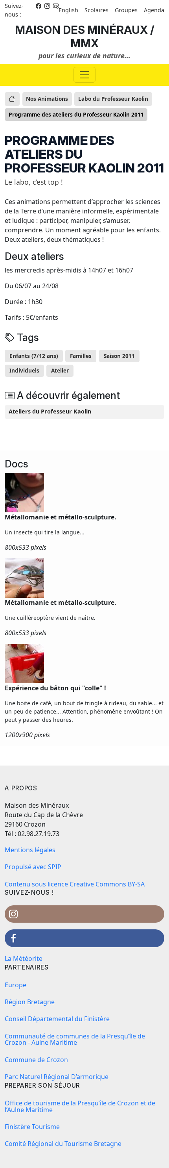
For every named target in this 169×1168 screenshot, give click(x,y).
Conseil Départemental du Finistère (57, 1018)
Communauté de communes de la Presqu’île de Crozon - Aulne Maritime (75, 1039)
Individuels (24, 370)
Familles (81, 356)
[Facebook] (38, 5)
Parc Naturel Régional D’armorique (56, 1076)
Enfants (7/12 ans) (33, 356)
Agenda (154, 10)
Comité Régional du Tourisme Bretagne (63, 1143)
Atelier (60, 370)
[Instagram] (47, 5)
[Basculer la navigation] (84, 75)
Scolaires (96, 10)
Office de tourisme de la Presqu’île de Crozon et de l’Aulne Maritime (80, 1106)
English (68, 10)
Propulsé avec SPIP (33, 866)
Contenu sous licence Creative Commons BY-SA (75, 884)
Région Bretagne (30, 1001)
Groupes (126, 10)
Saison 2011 (119, 356)
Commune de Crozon (36, 1059)
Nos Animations (47, 98)
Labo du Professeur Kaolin (113, 98)
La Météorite (23, 958)
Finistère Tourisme (32, 1126)
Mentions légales (30, 849)
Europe (15, 985)
